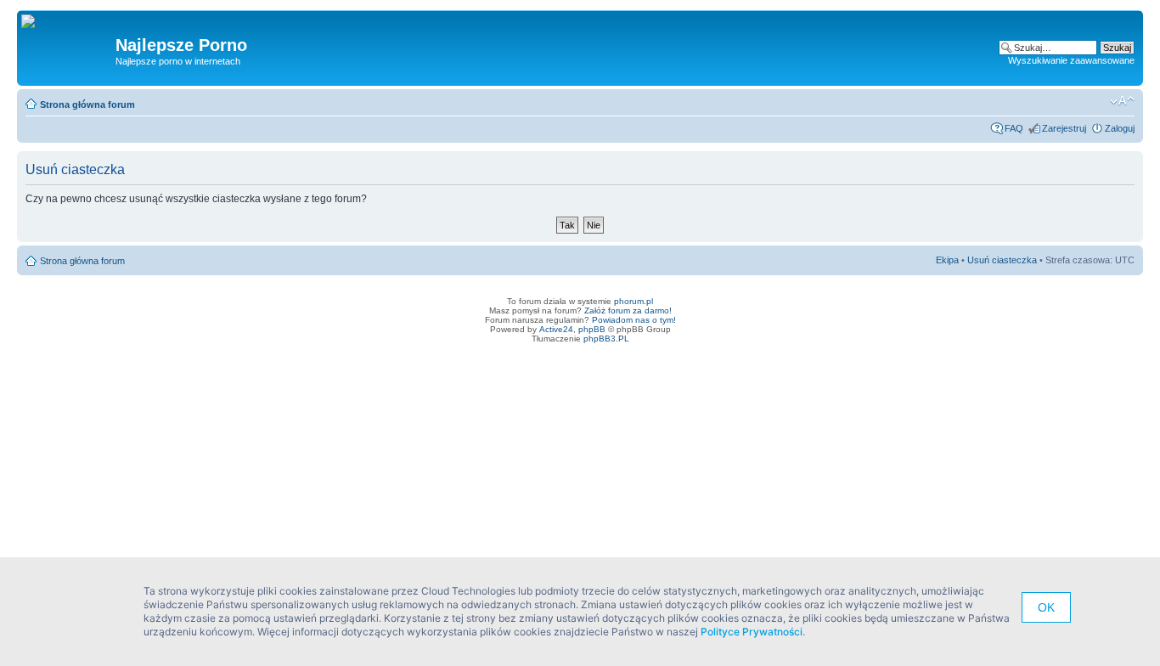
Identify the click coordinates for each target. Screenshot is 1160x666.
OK (1046, 607)
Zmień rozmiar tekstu (1122, 101)
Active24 (556, 329)
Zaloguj (1120, 128)
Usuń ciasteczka (1002, 260)
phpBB (591, 329)
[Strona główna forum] (34, 22)
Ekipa (947, 260)
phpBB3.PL (606, 338)
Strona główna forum (87, 104)
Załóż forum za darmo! (628, 310)
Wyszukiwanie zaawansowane (1071, 60)
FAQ (1014, 128)
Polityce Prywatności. (753, 631)
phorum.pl (633, 301)
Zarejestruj (1064, 128)
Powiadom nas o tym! (634, 320)
